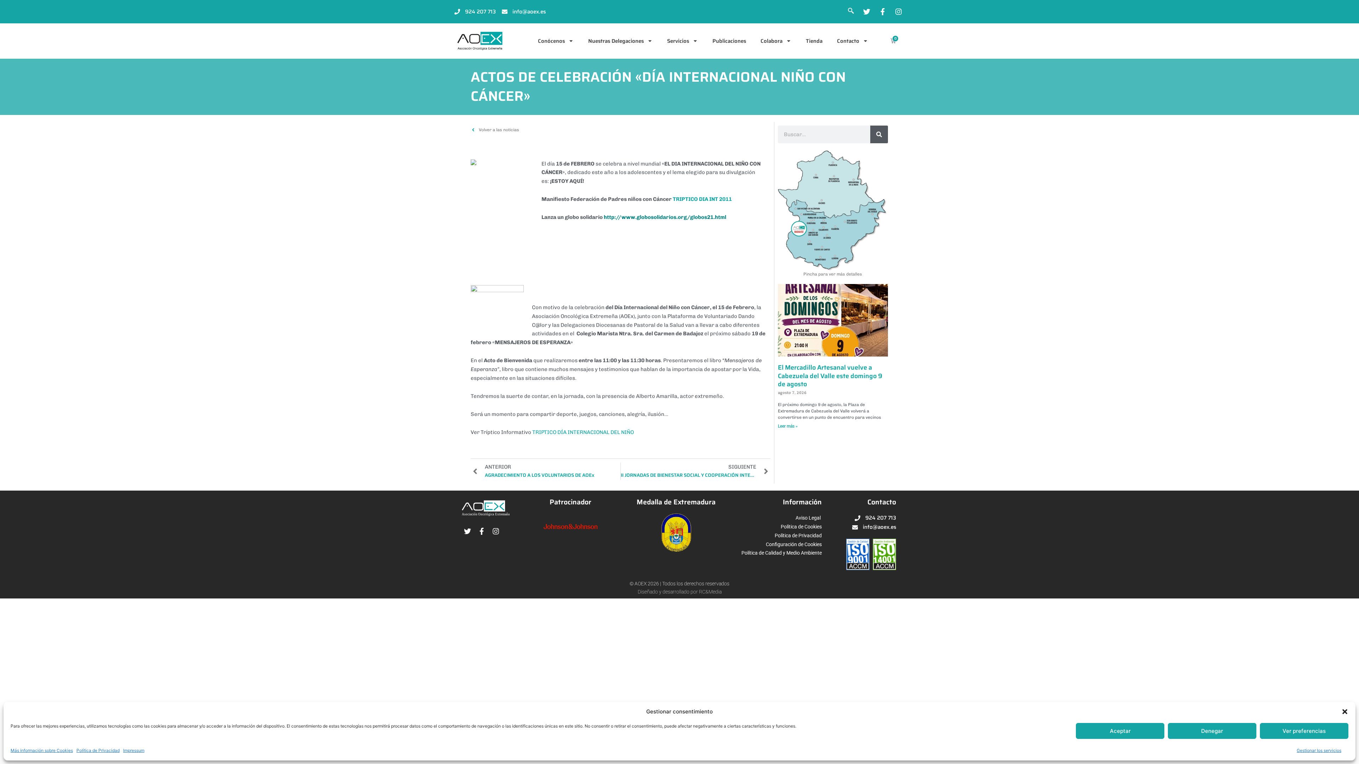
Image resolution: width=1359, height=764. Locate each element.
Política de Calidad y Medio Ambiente (781, 553)
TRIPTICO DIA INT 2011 (702, 199)
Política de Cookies (801, 526)
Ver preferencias (1304, 731)
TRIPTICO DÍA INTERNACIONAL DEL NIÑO (583, 432)
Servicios (678, 41)
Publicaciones (729, 41)
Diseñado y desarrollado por (668, 592)
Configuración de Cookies (794, 544)
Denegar (1212, 731)
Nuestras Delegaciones (616, 41)
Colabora (771, 41)
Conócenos (551, 41)
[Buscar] (879, 134)
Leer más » (788, 426)
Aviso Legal (808, 518)
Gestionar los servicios (1319, 750)
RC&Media (710, 592)
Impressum (133, 750)
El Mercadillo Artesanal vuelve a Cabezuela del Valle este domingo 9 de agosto (830, 376)
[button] (1344, 711)
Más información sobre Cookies (42, 750)
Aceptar (1120, 731)
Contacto (848, 41)
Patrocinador (570, 502)
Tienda (814, 41)
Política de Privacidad (98, 750)
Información (802, 502)
